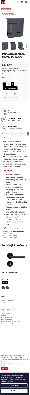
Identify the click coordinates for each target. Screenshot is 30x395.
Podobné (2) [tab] (9, 134)
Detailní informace (7, 74)
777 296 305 (6, 302)
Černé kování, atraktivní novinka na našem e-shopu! (13, 364)
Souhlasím (14, 391)
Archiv (4, 368)
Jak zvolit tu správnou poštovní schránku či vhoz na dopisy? (14, 360)
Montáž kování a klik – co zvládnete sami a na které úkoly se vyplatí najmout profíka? (13, 356)
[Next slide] (7, 287)
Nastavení (14, 385)
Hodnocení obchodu (6, 319)
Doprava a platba (5, 313)
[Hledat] (17, 2)
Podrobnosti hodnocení (7, 13)
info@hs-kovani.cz (8, 300)
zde (12, 381)
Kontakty (3, 315)
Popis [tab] (3, 134)
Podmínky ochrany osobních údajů (10, 321)
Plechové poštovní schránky (17, 231)
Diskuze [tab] (23, 134)
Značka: (9, 14)
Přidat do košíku (11, 88)
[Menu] (26, 2)
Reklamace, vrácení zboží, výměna (10, 324)
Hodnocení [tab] (17, 134)
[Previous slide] (3, 287)
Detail (5, 283)
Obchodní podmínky (6, 317)
